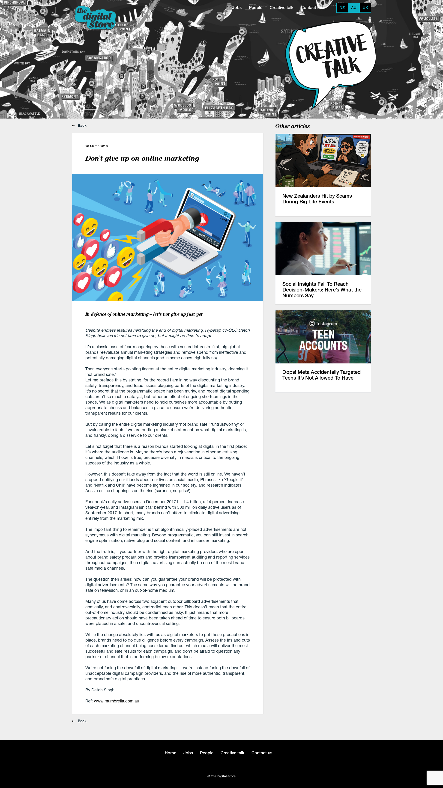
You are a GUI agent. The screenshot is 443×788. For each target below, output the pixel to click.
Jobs (237, 7)
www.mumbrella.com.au (116, 700)
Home (170, 752)
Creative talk (281, 7)
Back (82, 125)
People (255, 7)
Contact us (311, 7)
